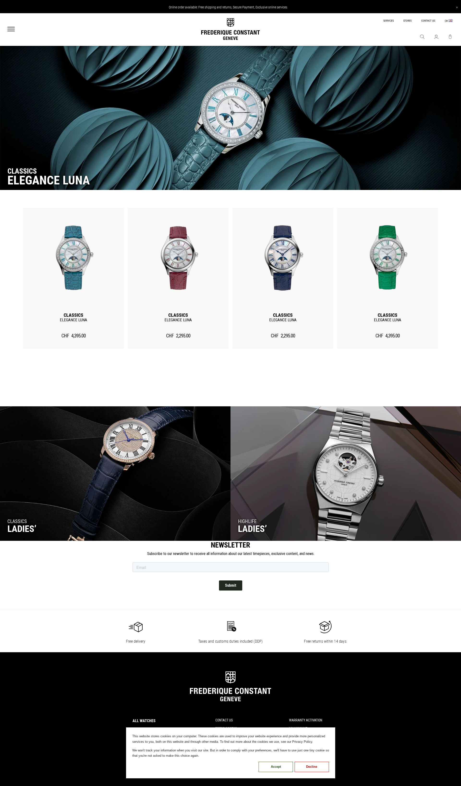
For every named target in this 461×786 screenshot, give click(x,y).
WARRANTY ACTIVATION (305, 720)
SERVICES (388, 20)
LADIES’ (252, 529)
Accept (276, 766)
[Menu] (11, 29)
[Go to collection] (115, 473)
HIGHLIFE (247, 521)
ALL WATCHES (144, 721)
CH (447, 21)
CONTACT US (428, 20)
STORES (407, 20)
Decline (311, 766)
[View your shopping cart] (450, 37)
